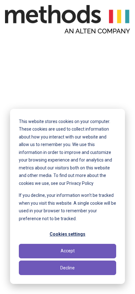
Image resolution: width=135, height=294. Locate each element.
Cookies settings (67, 234)
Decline (67, 267)
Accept (68, 250)
